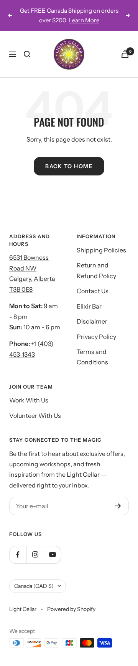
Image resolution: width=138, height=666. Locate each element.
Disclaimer (92, 321)
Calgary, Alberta (32, 278)
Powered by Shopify (71, 609)
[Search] (27, 54)
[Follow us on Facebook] (17, 554)
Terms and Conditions (92, 357)
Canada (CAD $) (34, 586)
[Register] (118, 506)
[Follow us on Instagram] (35, 554)
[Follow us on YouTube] (52, 554)
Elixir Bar (89, 306)
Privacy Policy (96, 337)
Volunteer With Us (35, 415)
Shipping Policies (101, 250)
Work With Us (28, 400)
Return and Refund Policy (96, 270)
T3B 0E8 (21, 289)
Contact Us (92, 291)
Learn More (84, 20)
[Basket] (125, 54)
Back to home (69, 166)
